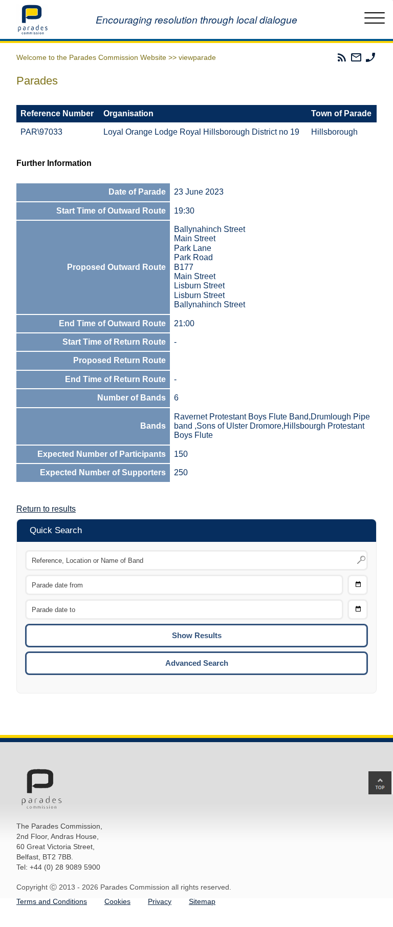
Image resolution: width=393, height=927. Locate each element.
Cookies (117, 901)
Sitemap (202, 901)
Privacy (159, 901)
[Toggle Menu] (374, 19)
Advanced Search (196, 663)
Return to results (46, 508)
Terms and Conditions (51, 901)
